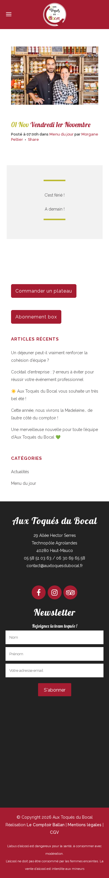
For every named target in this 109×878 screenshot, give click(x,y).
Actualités (20, 471)
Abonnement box (36, 317)
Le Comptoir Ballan (46, 824)
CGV (54, 832)
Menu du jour (61, 134)
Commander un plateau (43, 291)
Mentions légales (84, 824)
